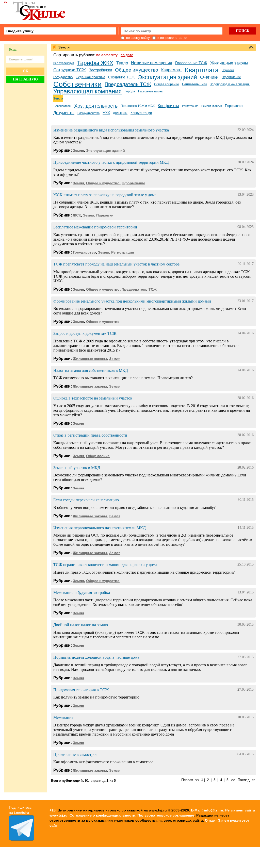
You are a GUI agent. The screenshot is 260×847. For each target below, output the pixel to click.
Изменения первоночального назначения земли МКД (99, 528)
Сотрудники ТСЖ (69, 70)
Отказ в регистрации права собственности (90, 435)
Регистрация (190, 105)
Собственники (77, 84)
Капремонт (171, 70)
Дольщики (120, 113)
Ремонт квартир (211, 105)
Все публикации (63, 62)
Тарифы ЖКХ (95, 63)
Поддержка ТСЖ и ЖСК (138, 106)
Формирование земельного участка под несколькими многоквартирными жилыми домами (132, 301)
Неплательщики (194, 84)
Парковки (228, 70)
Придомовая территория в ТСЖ (81, 690)
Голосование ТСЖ (191, 63)
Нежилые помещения (151, 63)
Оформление (231, 77)
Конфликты (168, 106)
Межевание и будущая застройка (81, 592)
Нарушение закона (150, 91)
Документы (63, 113)
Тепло (122, 62)
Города (130, 91)
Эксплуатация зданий (167, 77)
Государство (63, 77)
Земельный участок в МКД (76, 468)
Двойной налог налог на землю (80, 625)
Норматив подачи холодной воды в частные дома (96, 657)
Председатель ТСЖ (128, 84)
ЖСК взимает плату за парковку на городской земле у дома (104, 195)
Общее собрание (166, 84)
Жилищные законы (229, 62)
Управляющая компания (87, 91)
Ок (25, 71)
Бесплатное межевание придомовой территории (95, 227)
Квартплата (202, 70)
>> (233, 780)
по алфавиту (107, 55)
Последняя (246, 780)
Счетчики (209, 77)
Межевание (63, 717)
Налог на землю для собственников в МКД (90, 370)
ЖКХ (106, 113)
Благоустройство (88, 112)
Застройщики (100, 70)
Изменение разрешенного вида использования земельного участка (111, 130)
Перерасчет (234, 106)
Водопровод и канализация (230, 84)
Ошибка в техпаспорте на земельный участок (92, 398)
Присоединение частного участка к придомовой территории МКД (111, 162)
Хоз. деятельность (96, 106)
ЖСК (77, 215)
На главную (25, 79)
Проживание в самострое (75, 754)
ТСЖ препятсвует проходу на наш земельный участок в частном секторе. (117, 264)
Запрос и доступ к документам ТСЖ (84, 333)
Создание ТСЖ (121, 77)
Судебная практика (90, 77)
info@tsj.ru (213, 810)
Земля (58, 98)
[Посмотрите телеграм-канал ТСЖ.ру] (21, 839)
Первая (187, 780)
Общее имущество (136, 70)
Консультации (141, 113)
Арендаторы (63, 105)
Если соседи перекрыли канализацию (86, 500)
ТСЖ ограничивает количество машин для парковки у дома (105, 564)
